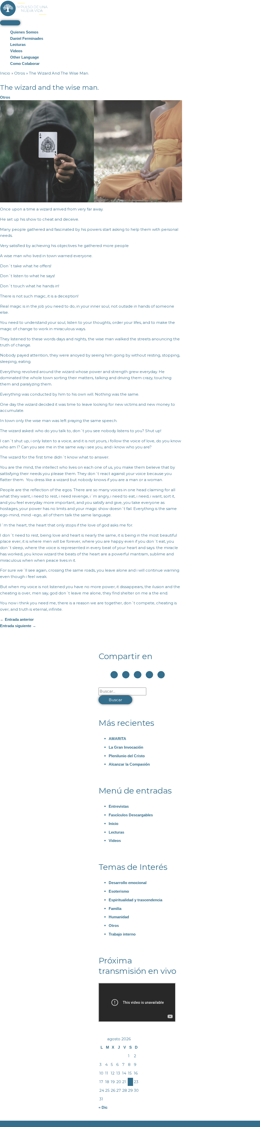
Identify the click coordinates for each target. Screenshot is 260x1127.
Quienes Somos (24, 32)
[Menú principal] (10, 22)
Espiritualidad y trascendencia (135, 900)
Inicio (113, 823)
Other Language (24, 57)
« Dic (103, 1107)
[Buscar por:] (122, 691)
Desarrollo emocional (128, 883)
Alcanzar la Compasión (129, 764)
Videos (16, 51)
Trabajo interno (122, 934)
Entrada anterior (17, 619)
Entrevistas (119, 806)
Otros (5, 97)
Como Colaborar (25, 63)
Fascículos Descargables (131, 815)
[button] (114, 674)
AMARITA (117, 738)
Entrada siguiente (18, 626)
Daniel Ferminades (26, 38)
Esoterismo (119, 891)
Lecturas (18, 44)
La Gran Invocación (126, 747)
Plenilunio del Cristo (127, 756)
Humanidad (119, 917)
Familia (115, 908)
